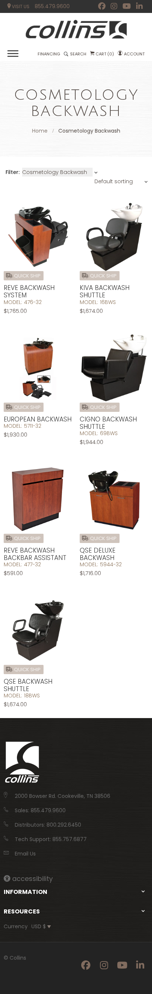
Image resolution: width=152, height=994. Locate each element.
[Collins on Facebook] (102, 6)
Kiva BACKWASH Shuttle (104, 291)
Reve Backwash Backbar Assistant (35, 554)
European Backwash (38, 419)
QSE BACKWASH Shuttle (28, 685)
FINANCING (49, 54)
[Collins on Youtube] (126, 6)
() (105, 54)
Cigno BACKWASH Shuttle (108, 423)
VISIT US (20, 6)
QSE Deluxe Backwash (97, 554)
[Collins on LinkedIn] (139, 6)
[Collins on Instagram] (114, 6)
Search (78, 54)
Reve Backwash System (29, 291)
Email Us (25, 853)
